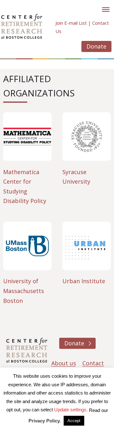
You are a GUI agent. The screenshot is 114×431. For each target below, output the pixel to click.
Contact (93, 363)
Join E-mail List (71, 23)
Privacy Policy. (44, 420)
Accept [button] (73, 420)
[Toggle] (106, 9)
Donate (96, 46)
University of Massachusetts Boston (23, 290)
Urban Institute (83, 281)
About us (63, 363)
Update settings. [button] (71, 409)
